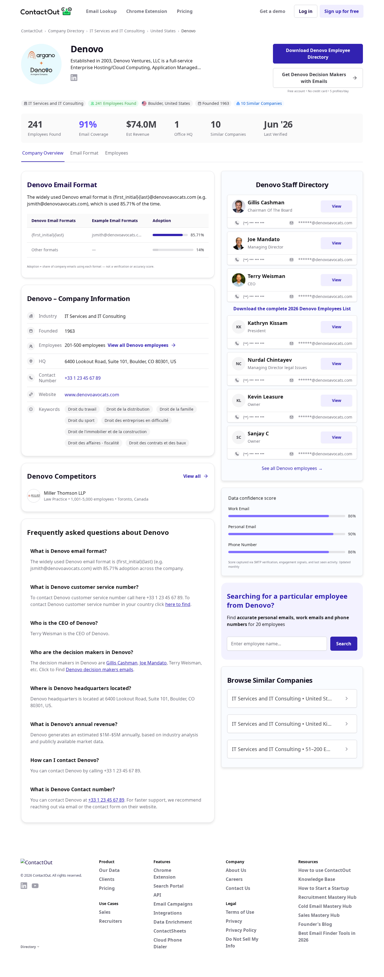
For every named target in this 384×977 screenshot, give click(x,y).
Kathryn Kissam (268, 323)
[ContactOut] (48, 11)
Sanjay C (258, 433)
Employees (116, 153)
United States (163, 30)
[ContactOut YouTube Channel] (35, 912)
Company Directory (66, 30)
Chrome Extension (146, 11)
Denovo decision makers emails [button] (99, 669)
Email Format (84, 153)
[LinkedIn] (74, 77)
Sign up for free (341, 11)
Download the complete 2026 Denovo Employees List (292, 309)
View (336, 206)
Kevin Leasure (265, 396)
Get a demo (272, 11)
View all (192, 476)
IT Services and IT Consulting (117, 30)
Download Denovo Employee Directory (318, 53)
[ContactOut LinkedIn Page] (24, 912)
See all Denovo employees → (292, 468)
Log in (306, 11)
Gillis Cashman (121, 663)
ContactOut (31, 30)
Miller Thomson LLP (65, 493)
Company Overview (43, 153)
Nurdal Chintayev (270, 360)
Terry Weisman (266, 276)
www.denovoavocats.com (92, 395)
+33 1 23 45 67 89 (83, 378)
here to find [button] (177, 604)
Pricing (185, 11)
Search (343, 644)
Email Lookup (101, 11)
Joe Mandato (153, 663)
